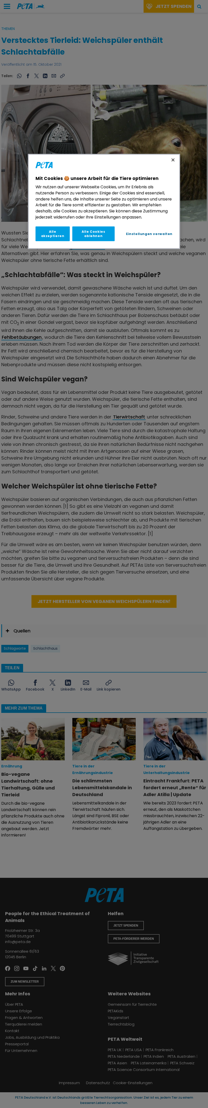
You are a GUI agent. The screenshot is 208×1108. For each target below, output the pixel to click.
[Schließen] (173, 159)
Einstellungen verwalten (149, 234)
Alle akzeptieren (52, 233)
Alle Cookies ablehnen (93, 233)
